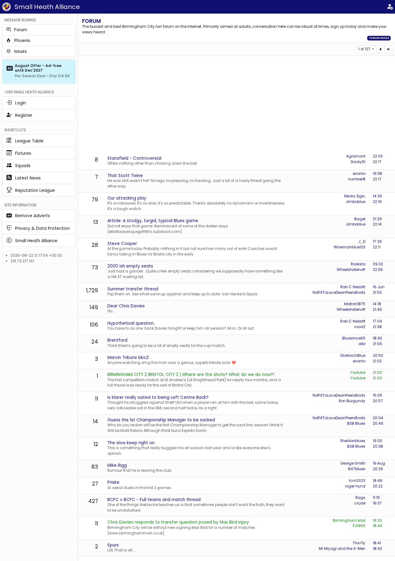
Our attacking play (126, 198)
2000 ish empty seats (130, 266)
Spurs (113, 545)
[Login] (390, 7)
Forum (91, 21)
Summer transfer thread (132, 289)
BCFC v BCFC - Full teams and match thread (154, 500)
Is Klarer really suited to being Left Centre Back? (158, 397)
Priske (113, 482)
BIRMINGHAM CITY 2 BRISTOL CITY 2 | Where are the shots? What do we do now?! (190, 375)
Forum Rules (379, 38)
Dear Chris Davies (126, 306)
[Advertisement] (238, 105)
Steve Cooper (122, 244)
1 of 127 (364, 49)
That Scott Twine (125, 176)
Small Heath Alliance (47, 6)
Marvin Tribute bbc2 (128, 358)
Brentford (117, 340)
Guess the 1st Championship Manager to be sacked (161, 420)
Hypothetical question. (131, 323)
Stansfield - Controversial (134, 158)
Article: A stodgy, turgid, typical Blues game (152, 221)
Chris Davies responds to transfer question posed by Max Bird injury (178, 522)
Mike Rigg (117, 465)
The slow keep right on (131, 443)
